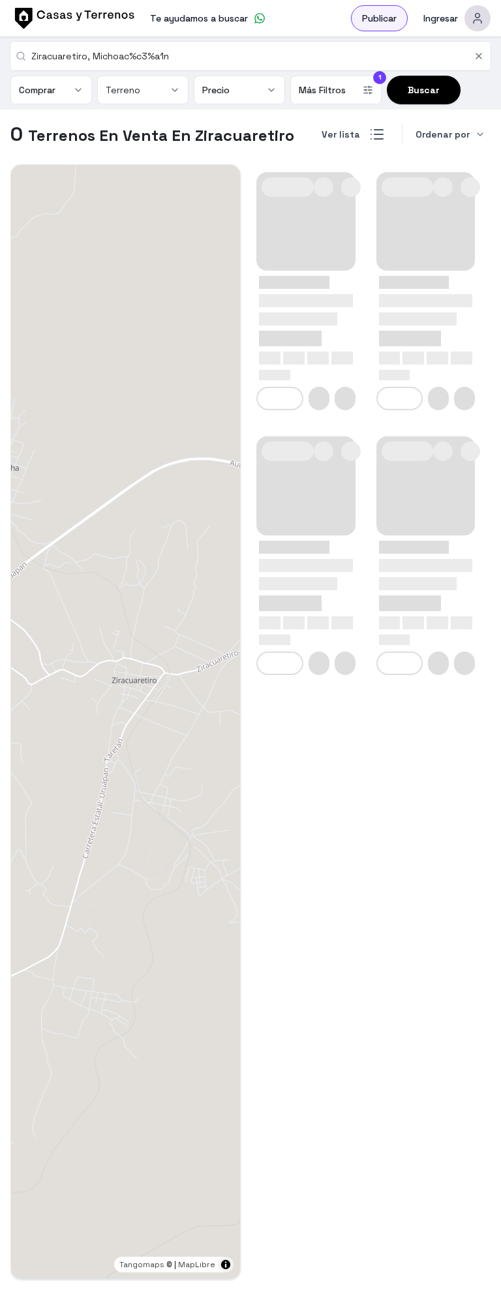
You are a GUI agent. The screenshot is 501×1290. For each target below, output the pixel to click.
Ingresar (440, 18)
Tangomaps (141, 1264)
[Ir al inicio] (72, 18)
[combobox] (248, 56)
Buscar (424, 90)
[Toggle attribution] (226, 1264)
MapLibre (196, 1264)
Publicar (379, 18)
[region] (125, 722)
